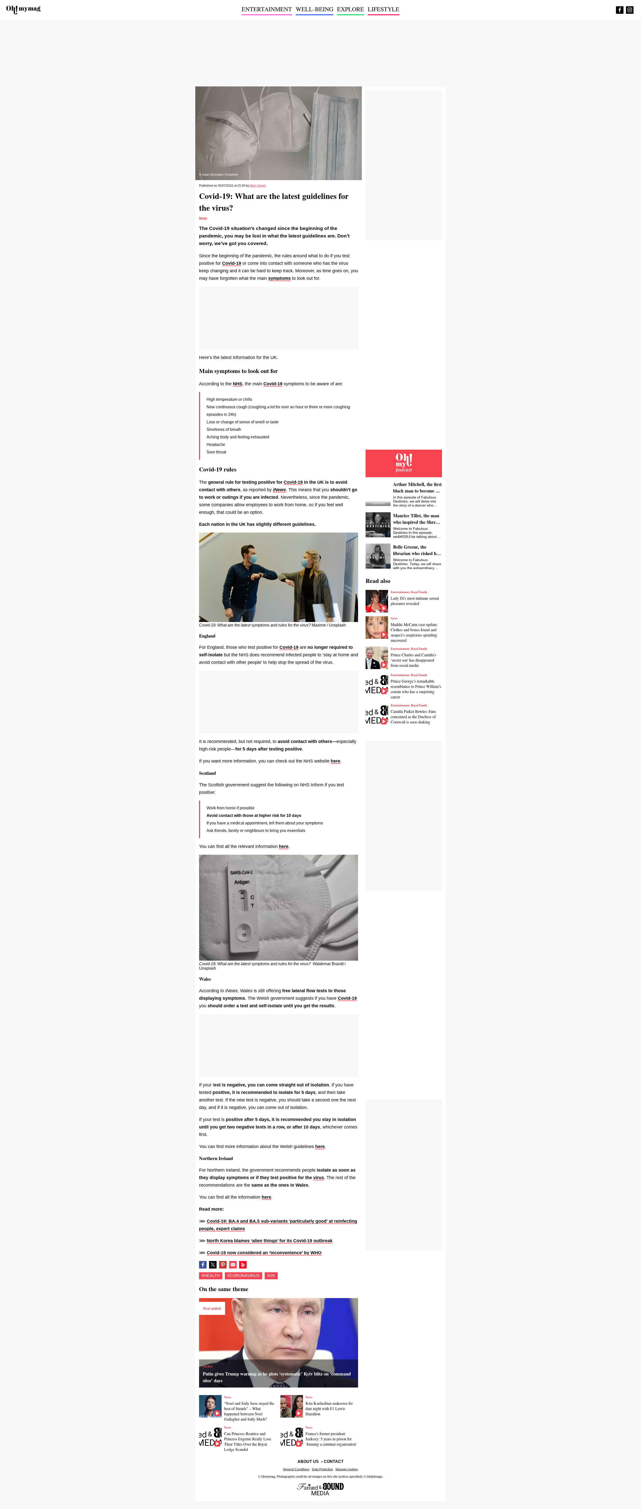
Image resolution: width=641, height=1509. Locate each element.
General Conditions (296, 1469)
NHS (237, 383)
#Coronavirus (243, 1276)
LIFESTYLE (383, 9)
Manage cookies (347, 1469)
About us (308, 1461)
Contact (334, 1461)
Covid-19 (231, 263)
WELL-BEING (314, 9)
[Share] (223, 1265)
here (335, 761)
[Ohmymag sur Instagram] (629, 10)
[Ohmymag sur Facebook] (619, 10)
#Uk (271, 1276)
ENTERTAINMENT (267, 9)
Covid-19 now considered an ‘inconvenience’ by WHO (264, 1252)
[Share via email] (233, 1265)
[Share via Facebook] (203, 1265)
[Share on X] (213, 1265)
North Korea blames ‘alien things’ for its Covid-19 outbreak (270, 1240)
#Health (211, 1276)
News (203, 218)
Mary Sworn (258, 185)
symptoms (279, 278)
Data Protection (322, 1469)
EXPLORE (350, 9)
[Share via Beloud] (243, 1265)
